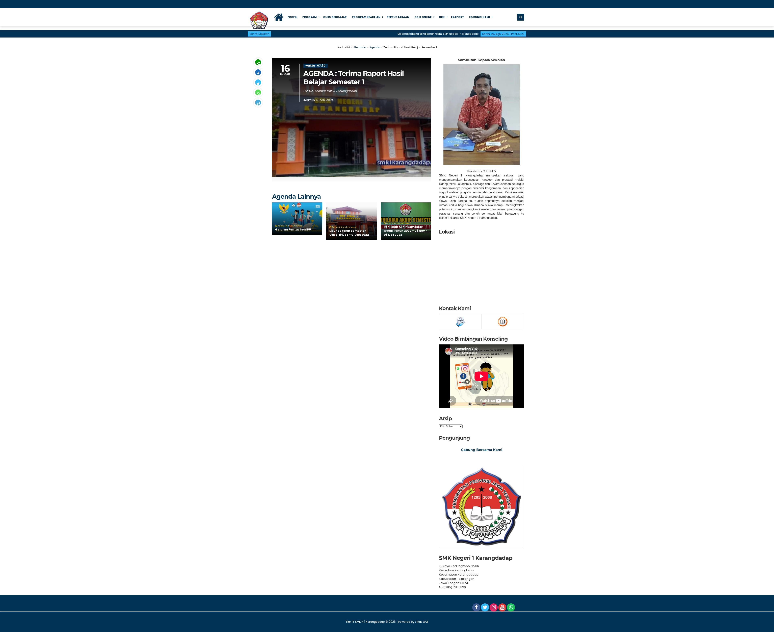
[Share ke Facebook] (258, 72)
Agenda (374, 47)
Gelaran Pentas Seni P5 (293, 229)
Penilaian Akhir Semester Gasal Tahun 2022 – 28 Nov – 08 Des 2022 (406, 231)
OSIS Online (423, 17)
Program (309, 17)
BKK (442, 17)
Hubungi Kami (479, 17)
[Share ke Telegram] (258, 102)
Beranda (360, 47)
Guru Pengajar (335, 17)
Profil (292, 17)
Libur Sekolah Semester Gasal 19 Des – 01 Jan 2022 (349, 233)
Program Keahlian (366, 17)
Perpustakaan (398, 17)
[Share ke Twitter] (258, 82)
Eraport (457, 17)
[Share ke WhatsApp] (258, 92)
